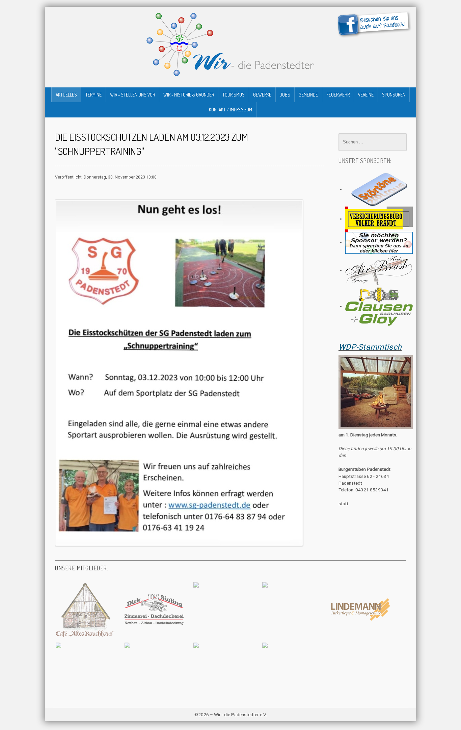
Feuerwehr (338, 95)
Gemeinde (308, 95)
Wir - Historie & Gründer (188, 95)
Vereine (366, 95)
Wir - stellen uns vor (132, 95)
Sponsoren (393, 95)
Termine (93, 95)
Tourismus (233, 95)
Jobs (285, 95)
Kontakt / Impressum (230, 109)
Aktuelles (66, 95)
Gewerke (262, 95)
